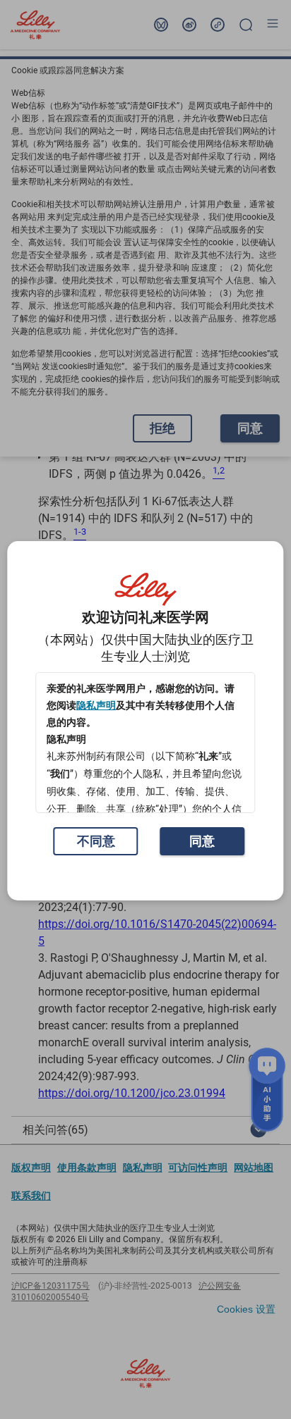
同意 (202, 841)
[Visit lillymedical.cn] (145, 590)
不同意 (96, 841)
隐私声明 (96, 705)
